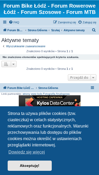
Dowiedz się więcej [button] (26, 152)
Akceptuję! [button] (29, 165)
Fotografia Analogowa (56, 93)
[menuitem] (14, 22)
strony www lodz (32, 93)
